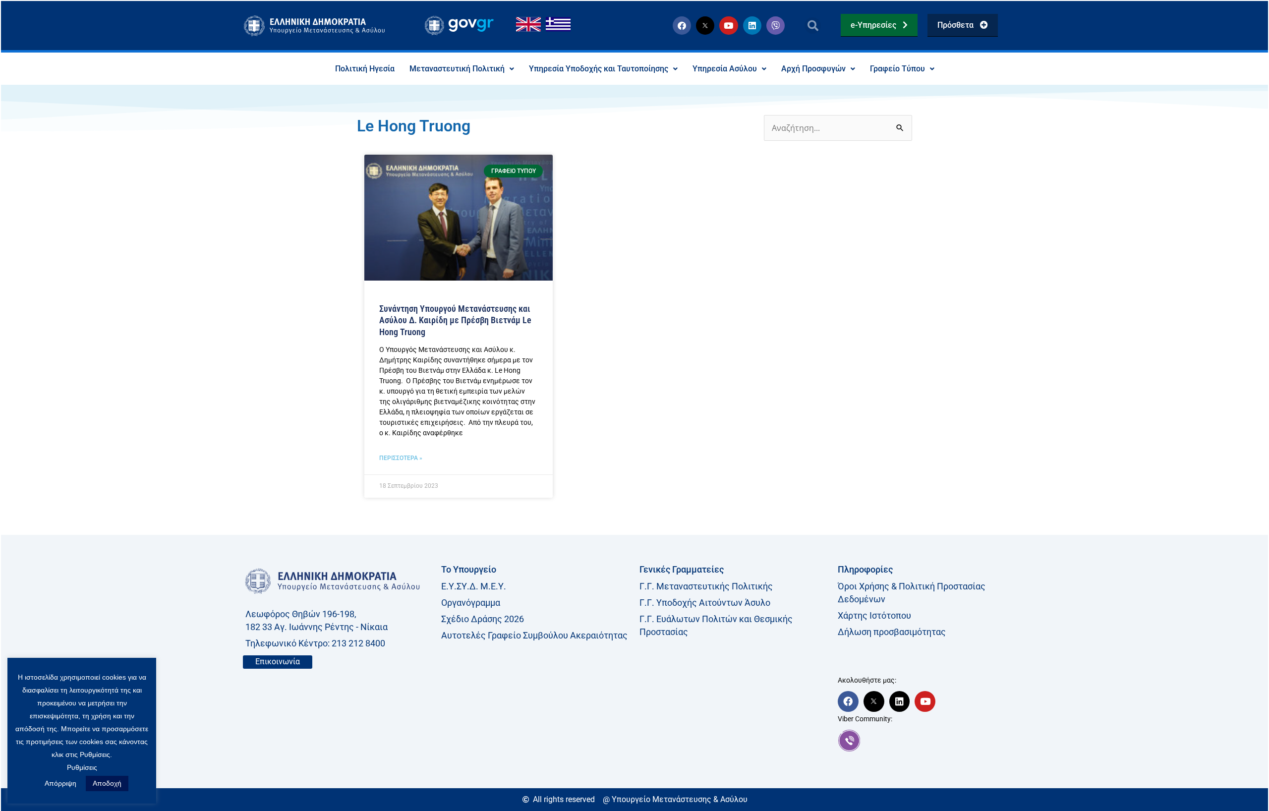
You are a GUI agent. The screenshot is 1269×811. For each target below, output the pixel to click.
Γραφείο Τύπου (897, 68)
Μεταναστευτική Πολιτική (457, 68)
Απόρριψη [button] (60, 783)
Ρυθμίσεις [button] (82, 767)
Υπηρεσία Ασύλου (724, 68)
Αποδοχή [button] (107, 783)
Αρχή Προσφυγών (813, 68)
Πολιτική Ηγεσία (365, 68)
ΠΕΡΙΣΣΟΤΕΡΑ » (400, 458)
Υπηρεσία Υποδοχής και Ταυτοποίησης (598, 68)
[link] (932, 741)
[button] (813, 25)
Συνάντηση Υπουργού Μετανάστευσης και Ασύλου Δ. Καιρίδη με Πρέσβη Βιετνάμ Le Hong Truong (455, 320)
